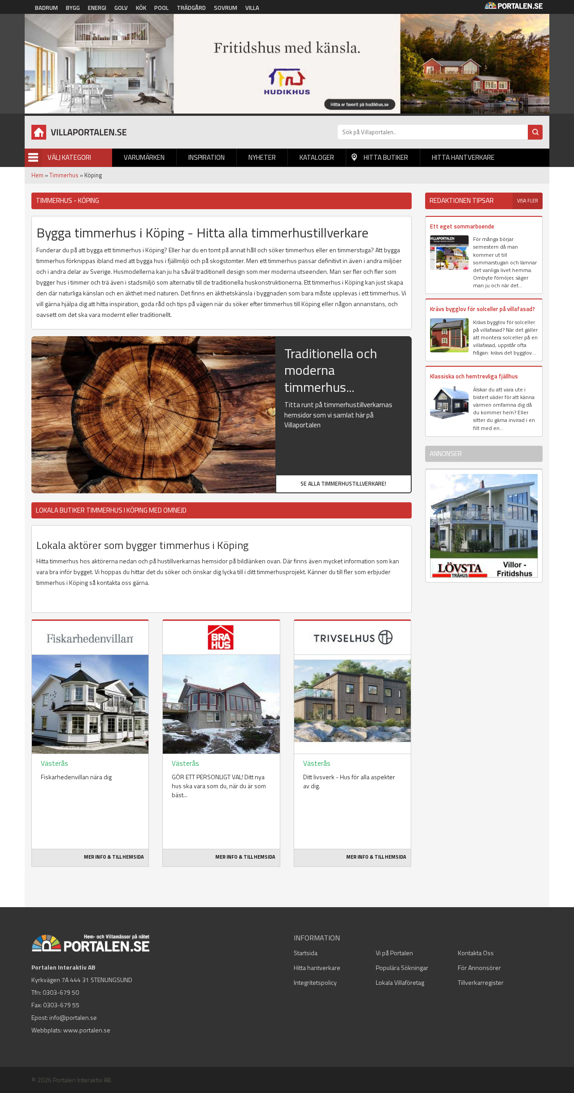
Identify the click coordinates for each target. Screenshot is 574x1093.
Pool (161, 7)
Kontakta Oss (476, 952)
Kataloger (317, 157)
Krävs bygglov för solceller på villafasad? (482, 308)
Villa (252, 7)
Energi (97, 7)
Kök (141, 7)
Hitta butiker (386, 157)
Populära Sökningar (402, 967)
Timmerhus (63, 175)
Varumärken (144, 157)
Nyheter (262, 157)
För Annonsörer (479, 967)
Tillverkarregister (481, 982)
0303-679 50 (61, 992)
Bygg (73, 7)
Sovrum (225, 7)
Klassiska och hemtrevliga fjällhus (474, 376)
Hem (37, 175)
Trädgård (191, 7)
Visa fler (527, 200)
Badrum (46, 7)
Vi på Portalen (394, 952)
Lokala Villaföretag (400, 982)
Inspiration (206, 157)
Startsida (305, 952)
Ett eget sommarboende (462, 226)
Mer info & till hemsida (114, 856)
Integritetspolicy (315, 982)
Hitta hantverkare (463, 157)
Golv (121, 7)
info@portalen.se (73, 1017)
